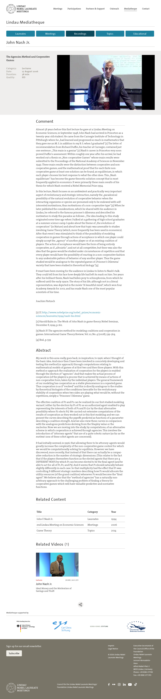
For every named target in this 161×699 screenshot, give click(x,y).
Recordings (80, 33)
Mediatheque (130, 8)
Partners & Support (95, 8)
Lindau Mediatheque (25, 22)
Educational (139, 33)
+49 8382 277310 (146, 672)
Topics (110, 33)
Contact (145, 8)
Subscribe (14, 653)
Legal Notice (113, 648)
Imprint (111, 645)
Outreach (114, 8)
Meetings (57, 8)
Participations (74, 8)
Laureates (20, 33)
